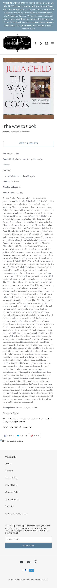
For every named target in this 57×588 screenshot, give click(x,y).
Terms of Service (12, 499)
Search (8, 463)
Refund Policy (11, 485)
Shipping (6, 131)
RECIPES (9, 506)
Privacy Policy (11, 477)
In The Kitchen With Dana (24, 579)
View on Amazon (28, 143)
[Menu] (52, 43)
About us (9, 470)
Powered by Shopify (41, 579)
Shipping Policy (12, 492)
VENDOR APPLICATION (16, 513)
